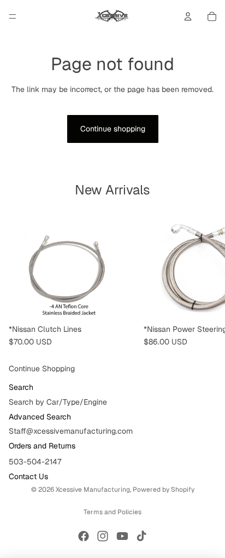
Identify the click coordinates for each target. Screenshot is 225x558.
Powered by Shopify (163, 489)
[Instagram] (102, 536)
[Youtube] (122, 536)
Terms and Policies (112, 512)
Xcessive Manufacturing (93, 489)
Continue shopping (112, 129)
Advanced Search (40, 417)
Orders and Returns (42, 446)
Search (21, 387)
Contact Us (28, 476)
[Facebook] (83, 536)
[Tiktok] (141, 536)
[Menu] (12, 16)
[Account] (188, 16)
